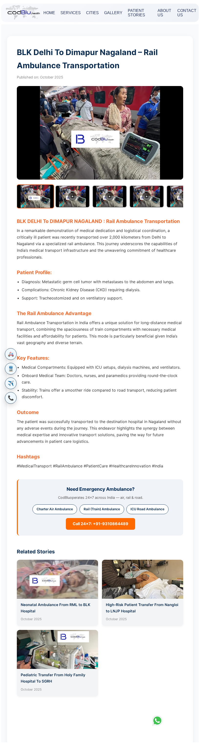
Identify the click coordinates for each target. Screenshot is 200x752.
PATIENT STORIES (136, 13)
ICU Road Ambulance (147, 509)
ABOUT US (164, 13)
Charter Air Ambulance (55, 509)
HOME (49, 13)
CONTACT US (186, 13)
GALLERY (113, 13)
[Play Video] (72, 196)
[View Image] (35, 196)
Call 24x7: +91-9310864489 (100, 523)
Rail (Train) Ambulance (102, 509)
